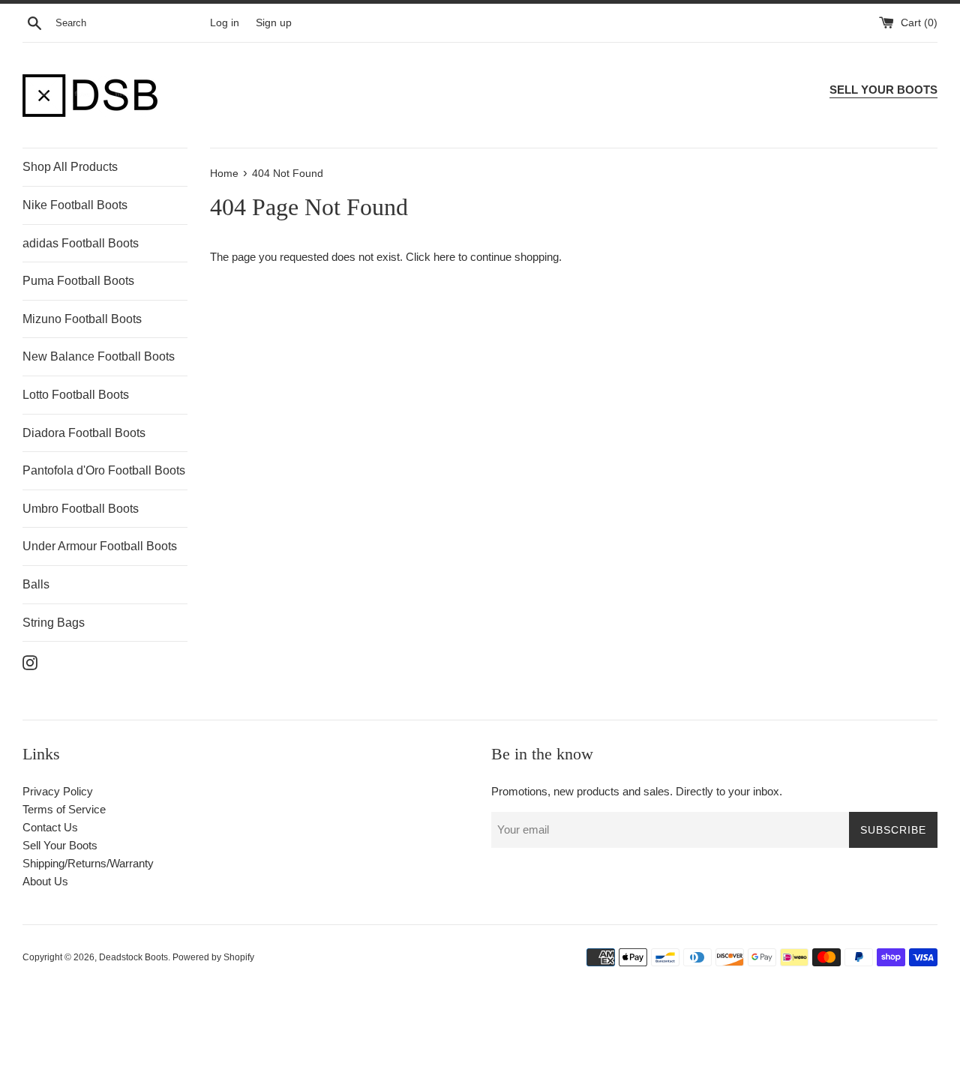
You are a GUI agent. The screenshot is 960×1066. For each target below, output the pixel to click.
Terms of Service (64, 809)
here (444, 256)
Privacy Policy (57, 791)
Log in (224, 22)
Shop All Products (70, 166)
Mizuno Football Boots (82, 319)
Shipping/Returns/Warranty (88, 863)
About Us (45, 881)
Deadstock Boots (133, 957)
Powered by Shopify (213, 957)
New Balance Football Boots (98, 356)
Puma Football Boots (78, 280)
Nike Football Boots (75, 205)
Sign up (274, 22)
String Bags (53, 622)
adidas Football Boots (80, 243)
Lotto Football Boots (75, 394)
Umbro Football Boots (80, 508)
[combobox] (130, 23)
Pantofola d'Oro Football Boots (103, 470)
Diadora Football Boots (84, 433)
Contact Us (50, 827)
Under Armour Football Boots (99, 546)
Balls (36, 584)
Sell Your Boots (60, 845)
